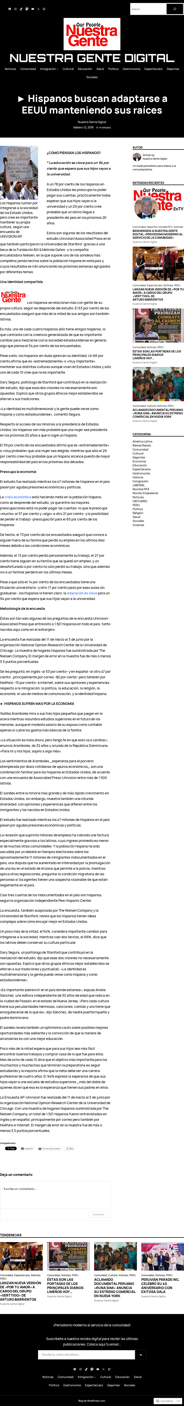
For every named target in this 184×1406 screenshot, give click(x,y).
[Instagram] (15, 9)
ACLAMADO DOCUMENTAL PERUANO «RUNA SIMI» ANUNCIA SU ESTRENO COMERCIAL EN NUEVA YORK (158, 413)
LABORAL (139, 485)
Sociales (138, 521)
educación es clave (82, 593)
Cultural (151, 406)
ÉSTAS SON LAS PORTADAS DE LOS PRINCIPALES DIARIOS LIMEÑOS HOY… (157, 355)
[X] (38, 9)
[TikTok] (21, 9)
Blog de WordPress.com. (92, 1400)
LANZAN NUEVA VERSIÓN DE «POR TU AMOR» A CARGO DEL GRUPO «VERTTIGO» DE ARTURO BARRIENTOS (158, 294)
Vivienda (138, 525)
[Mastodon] (27, 9)
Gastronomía (141, 473)
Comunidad (139, 227)
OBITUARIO (140, 501)
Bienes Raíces (142, 445)
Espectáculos (154, 285)
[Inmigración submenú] (57, 69)
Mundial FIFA (165, 227)
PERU (177, 285)
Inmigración (140, 481)
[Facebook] (9, 9)
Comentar (98, 1214)
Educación (140, 465)
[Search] (175, 9)
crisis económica (17, 497)
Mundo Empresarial (145, 493)
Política (138, 509)
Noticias (178, 227)
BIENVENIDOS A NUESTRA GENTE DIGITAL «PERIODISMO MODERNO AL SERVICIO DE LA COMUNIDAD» (158, 234)
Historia (138, 477)
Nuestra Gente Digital (92, 58)
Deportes (152, 227)
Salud (136, 517)
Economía (139, 461)
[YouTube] (32, 9)
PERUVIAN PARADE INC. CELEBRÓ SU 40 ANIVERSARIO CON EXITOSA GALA (160, 1286)
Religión (138, 513)
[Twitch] (44, 9)
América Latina (142, 441)
